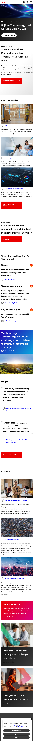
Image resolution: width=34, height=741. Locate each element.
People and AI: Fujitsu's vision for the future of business (18, 410)
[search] (27, 2)
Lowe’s (6, 125)
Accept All (16, 737)
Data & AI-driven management (15, 578)
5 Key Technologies (11, 321)
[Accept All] (16, 725)
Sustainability (10, 351)
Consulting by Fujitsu (12, 303)
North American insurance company (13, 188)
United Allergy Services (10, 158)
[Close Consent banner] (30, 719)
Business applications (12, 539)
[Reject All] (20, 726)
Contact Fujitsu (10, 662)
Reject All (16, 734)
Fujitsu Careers (10, 703)
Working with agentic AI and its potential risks (17, 441)
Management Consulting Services (16, 500)
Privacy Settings (16, 730)
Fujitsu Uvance (10, 279)
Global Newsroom (13, 617)
